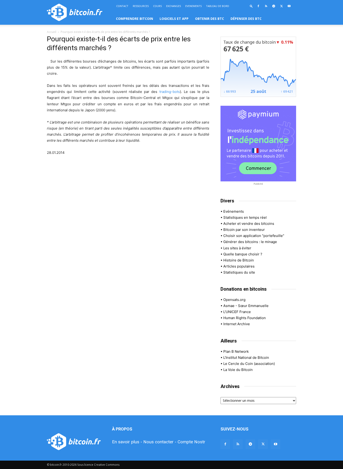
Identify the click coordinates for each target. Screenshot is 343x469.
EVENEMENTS (193, 6)
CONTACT (122, 6)
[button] (251, 6)
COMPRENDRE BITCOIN (134, 18)
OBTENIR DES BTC (209, 18)
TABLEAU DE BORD (217, 6)
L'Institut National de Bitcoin (246, 357)
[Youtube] (289, 6)
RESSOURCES (141, 6)
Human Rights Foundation (244, 318)
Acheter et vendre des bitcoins (248, 223)
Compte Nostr (191, 441)
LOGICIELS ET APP (174, 18)
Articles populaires (239, 266)
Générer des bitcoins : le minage (250, 242)
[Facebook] (258, 6)
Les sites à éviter (237, 248)
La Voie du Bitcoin (238, 369)
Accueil (51, 32)
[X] (281, 6)
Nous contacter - (159, 441)
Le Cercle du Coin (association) (249, 363)
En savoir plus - (127, 441)
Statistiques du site (239, 272)
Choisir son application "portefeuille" (253, 235)
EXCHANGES (173, 6)
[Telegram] (273, 6)
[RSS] (266, 6)
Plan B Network (236, 351)
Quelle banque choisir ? (242, 254)
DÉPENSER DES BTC (246, 18)
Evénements (233, 211)
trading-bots (169, 91)
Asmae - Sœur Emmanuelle (246, 305)
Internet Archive (236, 324)
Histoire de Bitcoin (238, 260)
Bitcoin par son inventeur (244, 229)
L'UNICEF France (237, 312)
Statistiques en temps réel (245, 217)
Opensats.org (234, 299)
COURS (157, 6)
